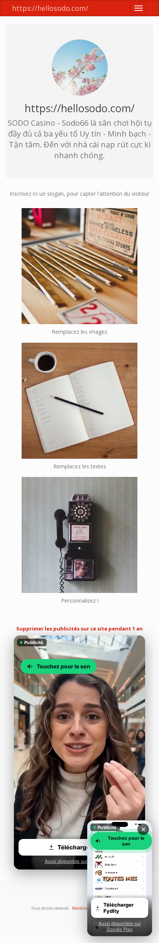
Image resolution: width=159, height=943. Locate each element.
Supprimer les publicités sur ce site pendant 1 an (79, 628)
